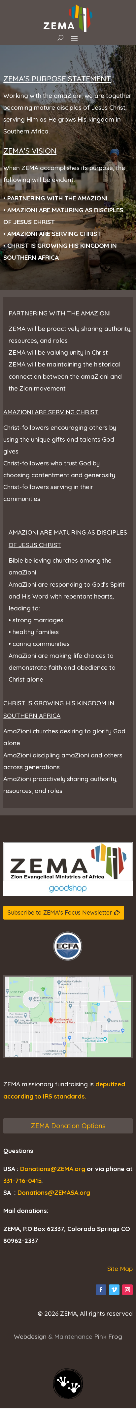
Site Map (120, 1269)
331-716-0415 (22, 1181)
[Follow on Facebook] (101, 1289)
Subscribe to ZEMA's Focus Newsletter (60, 912)
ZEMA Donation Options (68, 1126)
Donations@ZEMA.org (52, 1169)
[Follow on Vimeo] (114, 1289)
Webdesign (30, 1336)
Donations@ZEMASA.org (53, 1192)
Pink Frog (108, 1336)
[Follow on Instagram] (127, 1289)
